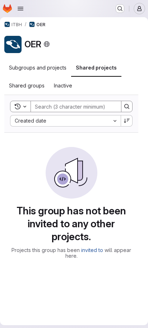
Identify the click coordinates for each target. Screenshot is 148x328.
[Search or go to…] (120, 8)
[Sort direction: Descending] (127, 121)
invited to (92, 250)
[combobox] (65, 121)
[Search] (127, 106)
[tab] (37, 68)
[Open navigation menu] (20, 8)
